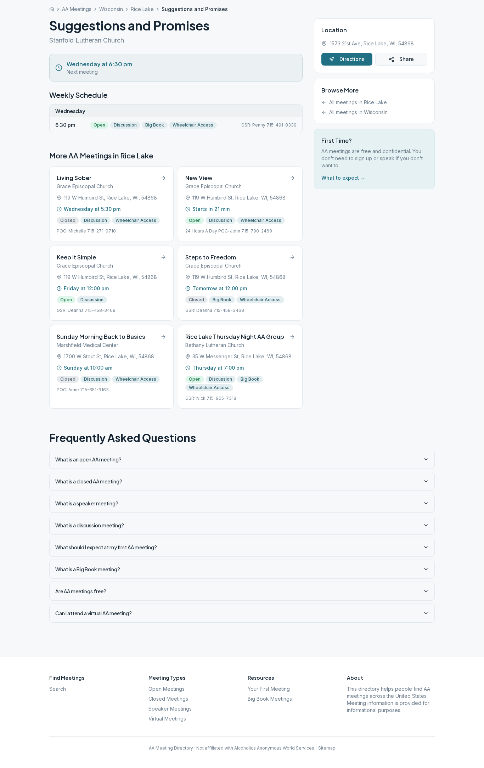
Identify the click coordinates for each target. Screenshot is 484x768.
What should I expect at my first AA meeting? (106, 547)
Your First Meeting (269, 689)
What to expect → (343, 178)
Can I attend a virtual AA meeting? (93, 613)
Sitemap (327, 748)
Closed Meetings (168, 699)
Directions (352, 59)
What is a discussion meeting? (89, 525)
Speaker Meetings (170, 709)
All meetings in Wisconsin (358, 112)
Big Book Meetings (270, 699)
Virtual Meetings (167, 719)
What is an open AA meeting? (88, 459)
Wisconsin (111, 9)
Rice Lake (142, 9)
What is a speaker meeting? (86, 503)
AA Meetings (76, 9)
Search (57, 689)
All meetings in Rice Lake (358, 102)
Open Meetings (166, 689)
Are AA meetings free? (80, 591)
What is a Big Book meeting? (87, 569)
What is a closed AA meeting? (88, 481)
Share (406, 59)
